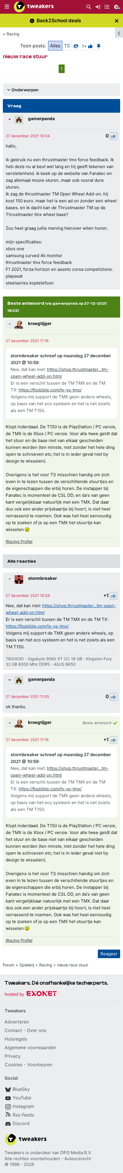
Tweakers (14, 1152)
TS (67, 46)
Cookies (13, 1064)
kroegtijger (39, 323)
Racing (13, 33)
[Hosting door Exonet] (31, 994)
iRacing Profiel (19, 541)
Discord (21, 1123)
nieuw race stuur (72, 964)
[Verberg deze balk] (116, 21)
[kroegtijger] (19, 324)
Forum (8, 964)
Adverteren (17, 1022)
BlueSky (21, 1089)
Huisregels (16, 1039)
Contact (13, 1030)
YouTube (22, 1098)
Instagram (23, 1106)
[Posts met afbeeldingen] (76, 45)
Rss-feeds (23, 1115)
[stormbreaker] (19, 579)
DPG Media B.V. (76, 1152)
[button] (6, 7)
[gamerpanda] (19, 120)
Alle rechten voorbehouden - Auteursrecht (48, 1158)
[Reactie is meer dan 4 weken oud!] (28, 136)
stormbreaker (42, 578)
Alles (55, 46)
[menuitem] (88, 7)
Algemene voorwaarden (30, 1047)
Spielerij (26, 964)
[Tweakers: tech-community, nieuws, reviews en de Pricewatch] (33, 7)
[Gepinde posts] (99, 45)
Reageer (109, 953)
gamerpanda (41, 118)
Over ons (36, 1030)
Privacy (13, 1056)
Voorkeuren (39, 1064)
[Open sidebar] (119, 32)
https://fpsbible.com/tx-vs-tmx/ (50, 390)
